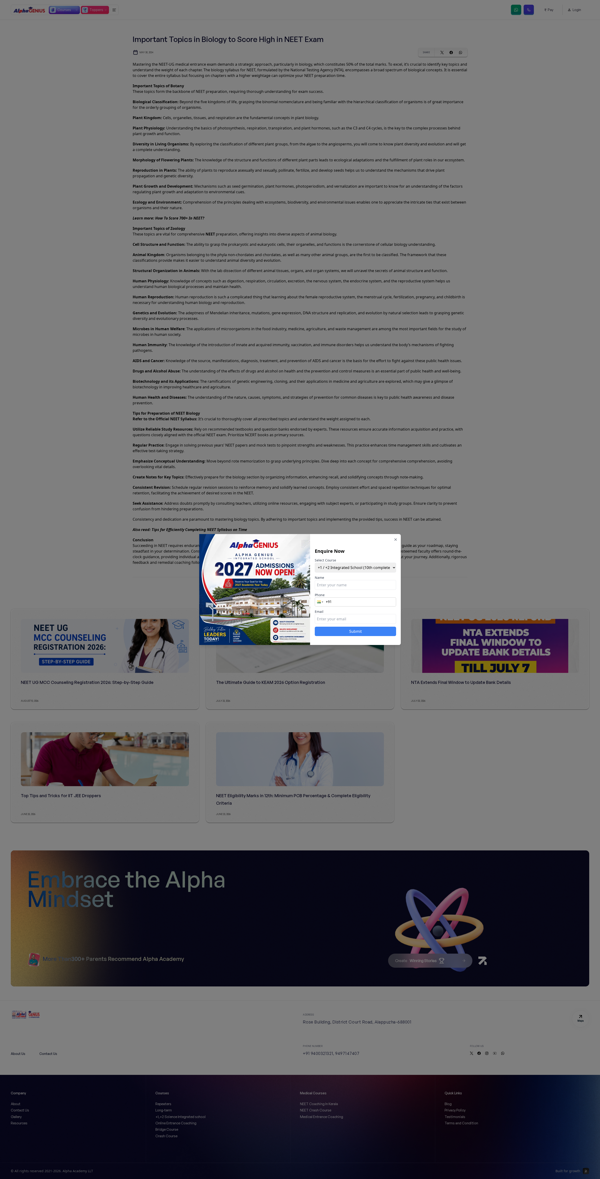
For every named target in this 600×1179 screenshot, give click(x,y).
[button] (320, 602)
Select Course (325, 560)
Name (319, 577)
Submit (355, 631)
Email (319, 611)
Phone (320, 595)
